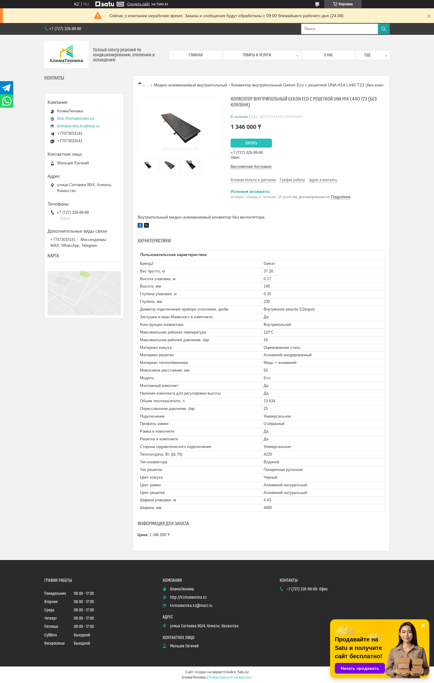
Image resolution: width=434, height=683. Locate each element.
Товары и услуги (257, 55)
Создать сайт (138, 4)
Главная (196, 55)
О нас (328, 55)
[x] (146, 226)
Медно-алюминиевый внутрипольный (190, 85)
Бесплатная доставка (251, 166)
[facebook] (140, 226)
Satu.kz (243, 672)
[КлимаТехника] (66, 55)
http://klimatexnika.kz (75, 118)
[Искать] (384, 29)
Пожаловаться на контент (230, 677)
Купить (251, 143)
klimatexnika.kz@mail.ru (78, 126)
